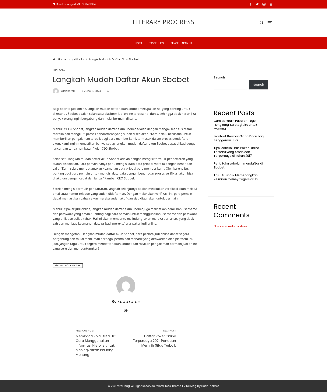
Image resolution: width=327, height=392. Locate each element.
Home (138, 43)
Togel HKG (156, 43)
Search (219, 77)
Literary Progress (163, 22)
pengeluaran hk (181, 43)
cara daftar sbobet (69, 265)
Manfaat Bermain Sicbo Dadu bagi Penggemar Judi (239, 138)
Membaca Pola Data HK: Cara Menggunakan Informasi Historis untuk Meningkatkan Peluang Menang (95, 343)
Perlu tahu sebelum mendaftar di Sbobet (238, 165)
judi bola (59, 70)
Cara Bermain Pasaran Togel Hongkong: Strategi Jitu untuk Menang (235, 125)
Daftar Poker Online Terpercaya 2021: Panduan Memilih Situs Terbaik (154, 338)
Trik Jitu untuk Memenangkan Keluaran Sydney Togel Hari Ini (236, 177)
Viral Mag (190, 386)
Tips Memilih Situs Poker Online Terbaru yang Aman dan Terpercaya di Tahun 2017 (236, 152)
